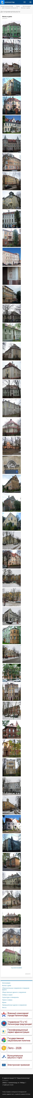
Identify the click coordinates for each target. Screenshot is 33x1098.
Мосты (4, 1007)
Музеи (4, 1002)
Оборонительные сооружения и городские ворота (15, 989)
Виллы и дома (6, 985)
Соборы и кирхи (7, 995)
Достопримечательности (10, 8)
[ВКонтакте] (3, 1089)
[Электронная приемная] (16, 1065)
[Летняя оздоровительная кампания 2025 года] (16, 1048)
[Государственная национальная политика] (16, 1040)
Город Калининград (6, 6)
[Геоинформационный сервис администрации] (16, 1031)
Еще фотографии (16, 968)
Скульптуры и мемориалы (10, 997)
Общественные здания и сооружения (14, 992)
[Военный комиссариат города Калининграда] (16, 1015)
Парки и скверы (7, 1000)
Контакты (5, 1080)
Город (18, 6)
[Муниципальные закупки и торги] (16, 1056)
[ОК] (7, 1089)
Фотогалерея (27, 6)
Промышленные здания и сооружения (14, 1005)
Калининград (9, 2)
